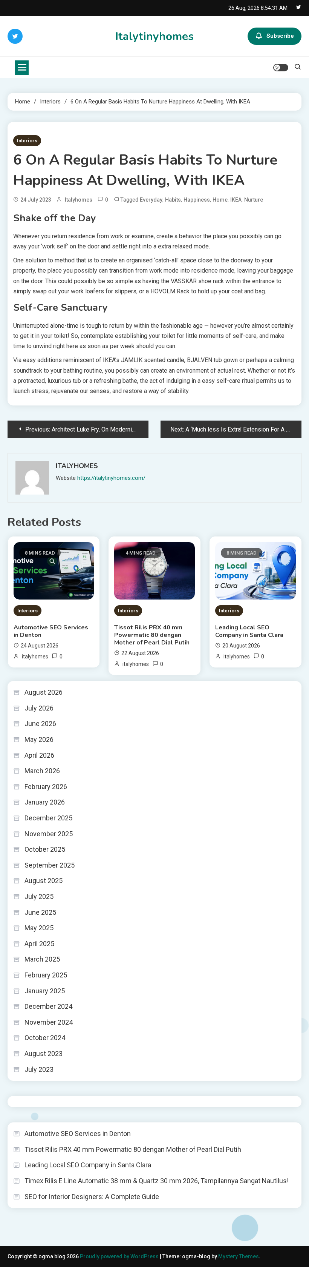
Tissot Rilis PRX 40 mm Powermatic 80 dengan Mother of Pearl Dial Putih (152, 635)
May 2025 (39, 928)
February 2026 (45, 787)
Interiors (27, 140)
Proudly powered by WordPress (120, 1256)
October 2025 (44, 849)
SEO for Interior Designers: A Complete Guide (91, 1197)
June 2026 (40, 724)
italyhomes (78, 200)
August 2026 (43, 692)
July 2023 (39, 1069)
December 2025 (48, 818)
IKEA (236, 200)
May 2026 (39, 739)
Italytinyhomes (154, 36)
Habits (173, 200)
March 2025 (42, 959)
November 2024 (48, 1022)
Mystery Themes (238, 1256)
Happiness (197, 200)
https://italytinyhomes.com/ (111, 478)
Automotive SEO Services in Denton (51, 631)
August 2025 (43, 881)
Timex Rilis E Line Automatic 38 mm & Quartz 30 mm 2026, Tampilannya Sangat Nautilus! (156, 1181)
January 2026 (44, 802)
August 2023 (43, 1053)
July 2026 (39, 708)
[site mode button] (280, 67)
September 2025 (49, 865)
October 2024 (44, 1038)
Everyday (151, 200)
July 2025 (39, 896)
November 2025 (48, 834)
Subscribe (280, 35)
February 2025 (45, 975)
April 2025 (39, 944)
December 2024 (48, 1006)
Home (220, 200)
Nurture (253, 200)
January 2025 (44, 991)
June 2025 (40, 912)
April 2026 (39, 755)
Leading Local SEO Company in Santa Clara (249, 631)
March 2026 (42, 771)
